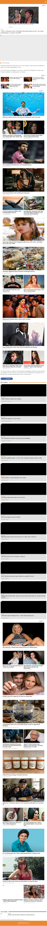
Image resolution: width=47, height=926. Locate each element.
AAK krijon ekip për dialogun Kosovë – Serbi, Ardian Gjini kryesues (17, 615)
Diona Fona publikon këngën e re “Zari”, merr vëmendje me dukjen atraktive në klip (21, 458)
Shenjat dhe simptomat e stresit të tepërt (10, 418)
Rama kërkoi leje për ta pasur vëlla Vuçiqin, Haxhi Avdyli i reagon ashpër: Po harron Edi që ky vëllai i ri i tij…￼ (14, 920)
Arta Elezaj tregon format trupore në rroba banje (13, 497)
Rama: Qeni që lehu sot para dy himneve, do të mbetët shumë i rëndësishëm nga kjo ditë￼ (11, 919)
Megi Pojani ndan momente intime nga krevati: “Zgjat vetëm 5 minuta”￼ (18, 536)
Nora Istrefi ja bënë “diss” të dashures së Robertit (13, 556)
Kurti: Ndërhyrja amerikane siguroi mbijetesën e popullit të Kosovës (17, 576)
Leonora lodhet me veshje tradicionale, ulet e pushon (13, 477)
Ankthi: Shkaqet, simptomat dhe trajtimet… (11, 398)
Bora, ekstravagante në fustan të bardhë (10, 517)
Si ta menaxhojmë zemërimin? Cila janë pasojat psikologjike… (16, 438)
